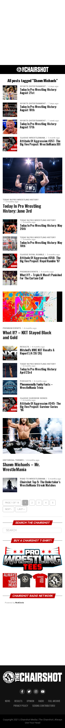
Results (18, 701)
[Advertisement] (32, 32)
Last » (21, 509)
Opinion (30, 701)
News (7, 701)
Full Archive (54, 701)
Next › (8, 509)
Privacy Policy (21, 705)
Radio (41, 701)
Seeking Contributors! (43, 705)
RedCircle (19, 603)
